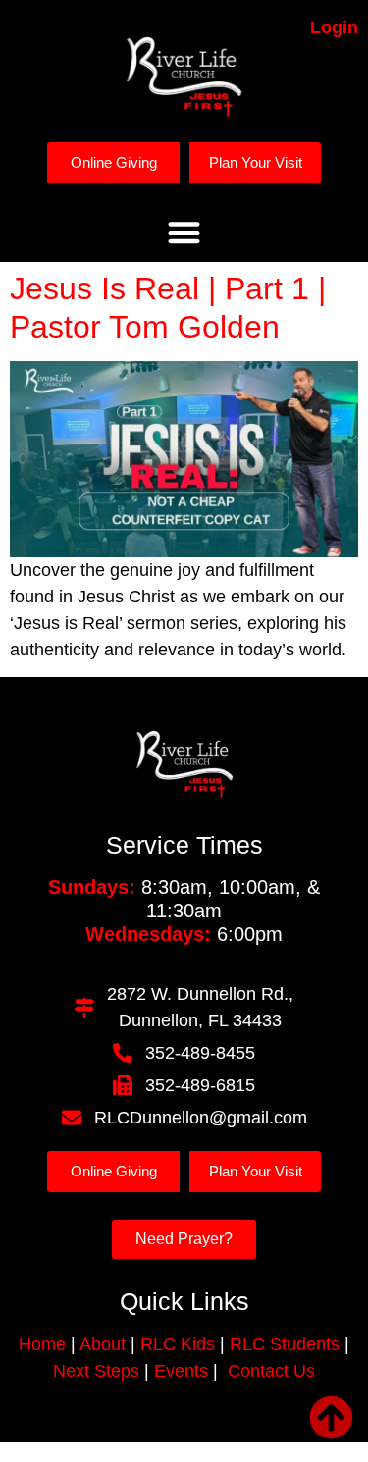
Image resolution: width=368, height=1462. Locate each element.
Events (181, 1371)
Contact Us (271, 1371)
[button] (184, 232)
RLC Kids (177, 1344)
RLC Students (285, 1344)
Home (42, 1344)
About (101, 1344)
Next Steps (96, 1371)
